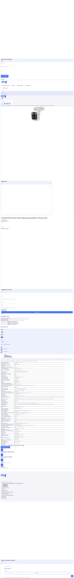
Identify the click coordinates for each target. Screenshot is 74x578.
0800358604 (5, 484)
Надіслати (5, 76)
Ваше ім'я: (3, 63)
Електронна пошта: (7, 566)
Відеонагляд (14, 105)
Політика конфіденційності (7, 492)
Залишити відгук (5, 447)
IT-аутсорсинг (28, 85)
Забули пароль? (7, 568)
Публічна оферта (4, 493)
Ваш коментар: (3, 74)
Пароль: (5, 570)
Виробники (3, 496)
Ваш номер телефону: (5, 66)
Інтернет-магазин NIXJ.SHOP (6, 105)
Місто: (2, 305)
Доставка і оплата (5, 85)
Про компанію (20, 85)
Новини (13, 85)
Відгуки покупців (8, 356)
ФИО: (2, 296)
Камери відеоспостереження (22, 105)
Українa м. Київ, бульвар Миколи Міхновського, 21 (12, 483)
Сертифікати (4, 497)
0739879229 (5, 486)
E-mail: (2, 302)
